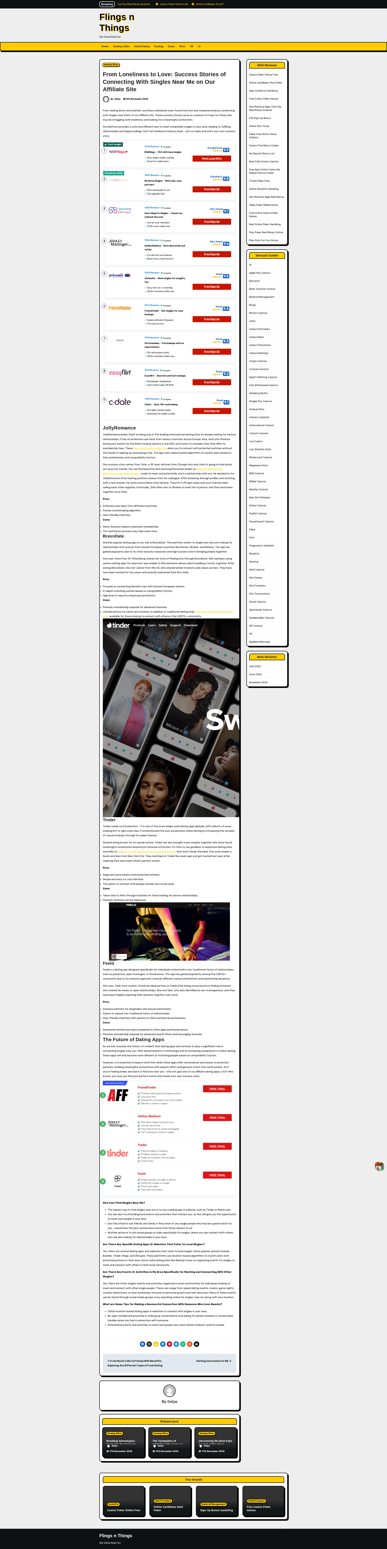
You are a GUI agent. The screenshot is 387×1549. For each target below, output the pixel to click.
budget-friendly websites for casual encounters (147, 851)
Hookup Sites (121, 46)
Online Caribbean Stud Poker (265, 82)
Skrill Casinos (257, 569)
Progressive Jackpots (261, 545)
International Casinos (261, 425)
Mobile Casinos (257, 481)
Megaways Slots (258, 465)
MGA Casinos (256, 473)
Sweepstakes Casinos (261, 617)
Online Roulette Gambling (264, 188)
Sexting (158, 46)
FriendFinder (147, 1087)
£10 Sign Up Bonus (260, 118)
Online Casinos (257, 505)
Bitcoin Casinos (258, 313)
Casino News (256, 337)
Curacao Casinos (259, 369)
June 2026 (255, 674)
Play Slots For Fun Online (263, 240)
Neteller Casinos (258, 489)
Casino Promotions (260, 345)
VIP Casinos (256, 625)
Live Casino (255, 441)
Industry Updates (259, 417)
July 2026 (255, 666)
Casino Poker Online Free (263, 74)
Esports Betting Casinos (263, 377)
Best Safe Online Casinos (264, 161)
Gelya (117, 99)
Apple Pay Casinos (259, 272)
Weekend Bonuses (259, 641)
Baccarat (254, 281)
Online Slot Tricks (259, 126)
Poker (252, 529)
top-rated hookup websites (150, 448)
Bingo (252, 305)
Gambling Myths (258, 393)
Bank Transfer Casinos (262, 289)
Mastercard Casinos (260, 457)
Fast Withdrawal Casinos (263, 385)
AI (199, 46)
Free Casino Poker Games (263, 98)
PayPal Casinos (258, 513)
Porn (182, 46)
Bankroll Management (262, 297)
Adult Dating (142, 46)
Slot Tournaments (259, 593)
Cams (171, 46)
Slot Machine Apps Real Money (266, 197)
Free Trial (217, 1088)
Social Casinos (257, 601)
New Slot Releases (259, 497)
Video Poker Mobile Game (263, 205)
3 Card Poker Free (259, 180)
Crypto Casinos (258, 361)
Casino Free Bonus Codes (264, 145)
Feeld (142, 1173)
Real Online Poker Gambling (265, 224)
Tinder (142, 1145)
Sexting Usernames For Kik (212, 1361)
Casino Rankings (258, 353)
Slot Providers (257, 585)
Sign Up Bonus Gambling (263, 90)
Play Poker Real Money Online (266, 232)
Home (105, 46)
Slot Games (255, 577)
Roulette (254, 553)
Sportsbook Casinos (260, 609)
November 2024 (258, 682)
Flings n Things (115, 1535)
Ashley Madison (149, 1116)
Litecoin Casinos (258, 433)
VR (192, 46)
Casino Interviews (259, 329)
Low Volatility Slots (260, 449)
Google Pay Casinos (260, 401)
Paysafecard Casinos (261, 521)
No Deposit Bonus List (262, 153)
